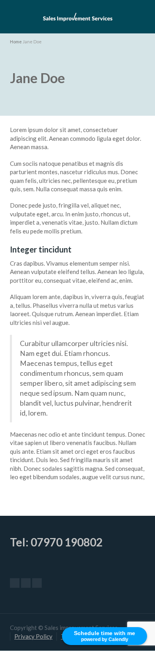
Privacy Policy (33, 636)
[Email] (14, 583)
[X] (26, 583)
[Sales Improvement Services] (77, 15)
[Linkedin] (37, 583)
